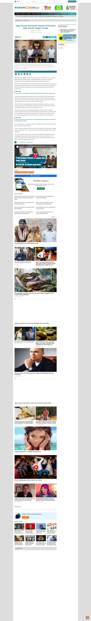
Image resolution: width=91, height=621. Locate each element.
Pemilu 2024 (31, 172)
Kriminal (34, 13)
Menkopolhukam (24, 172)
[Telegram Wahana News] (30, 74)
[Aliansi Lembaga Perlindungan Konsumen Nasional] (67, 37)
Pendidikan (70, 13)
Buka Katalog (25, 517)
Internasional (57, 13)
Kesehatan (50, 13)
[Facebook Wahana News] (16, 74)
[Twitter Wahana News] (22, 74)
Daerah (23, 13)
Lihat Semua (29, 142)
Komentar (19, 37)
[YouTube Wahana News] (27, 74)
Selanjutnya (22, 142)
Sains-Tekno (44, 13)
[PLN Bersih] (59, 7)
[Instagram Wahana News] (19, 74)
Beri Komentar (36, 175)
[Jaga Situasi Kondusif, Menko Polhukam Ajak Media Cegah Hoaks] (35, 51)
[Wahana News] (26, 7)
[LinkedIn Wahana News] (24, 74)
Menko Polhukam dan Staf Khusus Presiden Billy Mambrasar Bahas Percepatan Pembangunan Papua (24, 198)
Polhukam (28, 13)
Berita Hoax (17, 172)
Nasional (18, 13)
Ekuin (38, 13)
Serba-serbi (64, 13)
